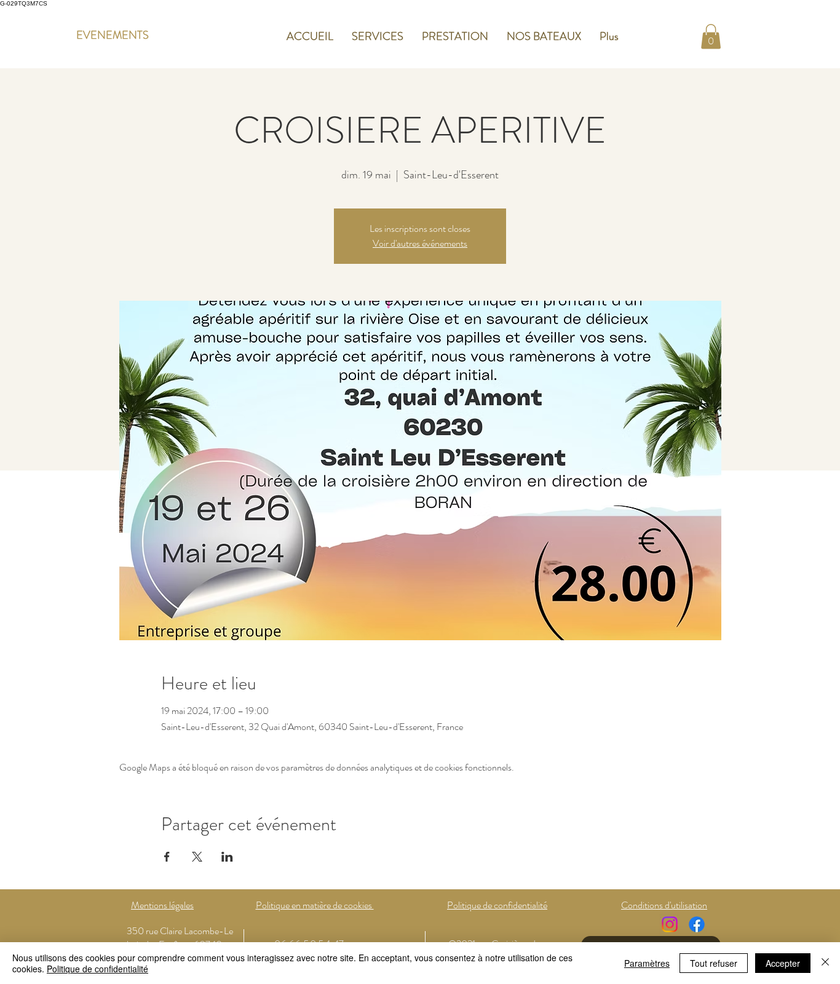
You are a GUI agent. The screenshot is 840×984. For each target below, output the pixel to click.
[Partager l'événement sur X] (197, 857)
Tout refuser (713, 963)
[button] (710, 36)
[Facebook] (696, 924)
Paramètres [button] (647, 963)
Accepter (783, 963)
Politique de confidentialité (97, 968)
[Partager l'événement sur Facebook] (167, 857)
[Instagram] (669, 924)
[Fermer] (825, 963)
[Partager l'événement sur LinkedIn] (227, 857)
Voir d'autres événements (420, 243)
